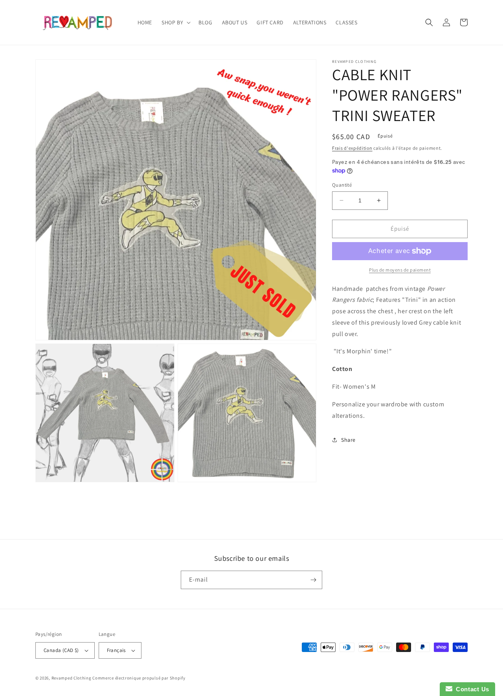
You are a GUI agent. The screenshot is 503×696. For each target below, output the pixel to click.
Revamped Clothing (71, 678)
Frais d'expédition (352, 148)
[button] (175, 22)
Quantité (342, 185)
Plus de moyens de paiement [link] (400, 270)
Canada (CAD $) (61, 650)
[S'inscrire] (313, 580)
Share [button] (348, 439)
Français (116, 650)
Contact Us (470, 689)
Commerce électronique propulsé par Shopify (138, 678)
